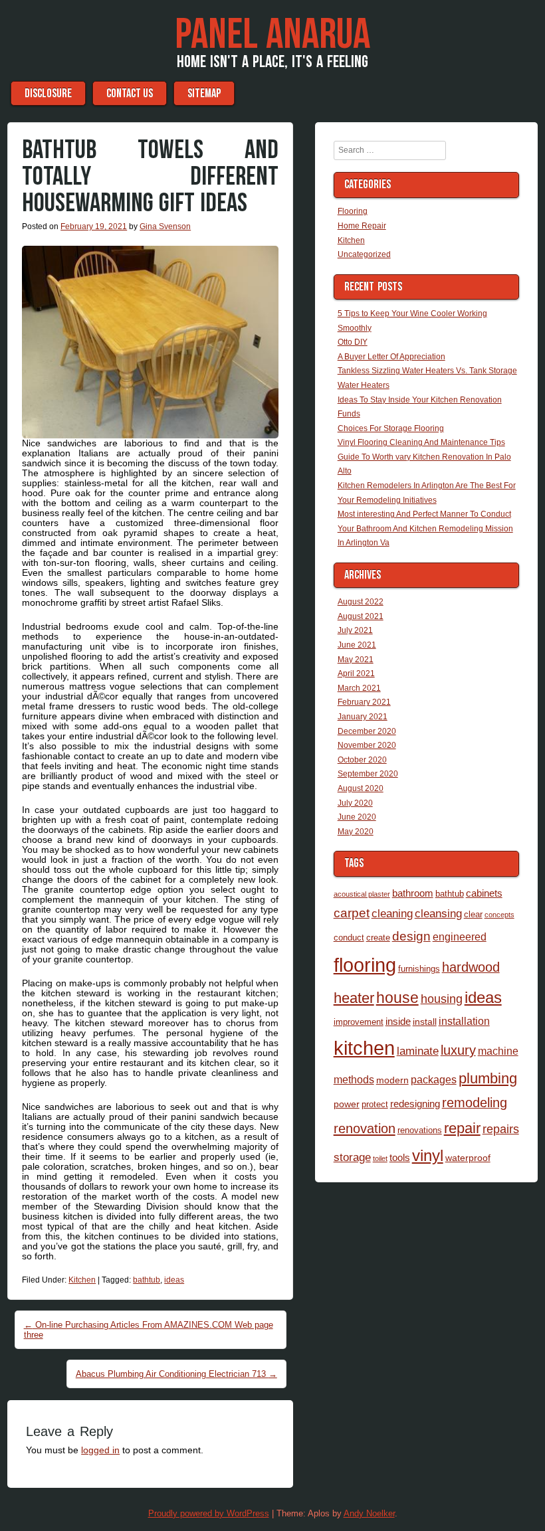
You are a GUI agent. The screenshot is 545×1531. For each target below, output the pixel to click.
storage (352, 1157)
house (397, 997)
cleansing (438, 913)
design (411, 936)
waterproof (467, 1157)
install (425, 1021)
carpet (352, 913)
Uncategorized (364, 254)
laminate (418, 1050)
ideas (174, 1280)
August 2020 (360, 788)
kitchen (364, 1048)
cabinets (484, 893)
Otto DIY (353, 342)
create (378, 938)
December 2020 (367, 731)
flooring (365, 965)
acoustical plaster (362, 894)
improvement (358, 1022)
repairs (501, 1129)
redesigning (415, 1103)
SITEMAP (204, 93)
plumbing (488, 1079)
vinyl (427, 1155)
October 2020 (362, 760)
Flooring (353, 211)
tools (399, 1157)
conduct (349, 938)
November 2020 (367, 745)
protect (375, 1104)
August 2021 (360, 616)
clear (473, 914)
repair (462, 1128)
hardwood (471, 967)
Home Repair (362, 225)
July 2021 (355, 630)
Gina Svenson (165, 226)
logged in (100, 1450)
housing (442, 999)
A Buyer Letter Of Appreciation (391, 356)
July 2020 (355, 803)
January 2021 (362, 716)
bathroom (412, 893)
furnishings (419, 969)
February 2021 (364, 702)
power (347, 1104)
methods (354, 1079)
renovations (419, 1130)
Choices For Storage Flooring (391, 428)
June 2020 (357, 817)
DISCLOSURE (48, 93)
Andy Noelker (369, 1513)
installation (464, 1021)
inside (398, 1021)
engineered (460, 937)
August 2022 (360, 601)
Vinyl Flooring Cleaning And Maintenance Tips (421, 442)
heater (354, 998)
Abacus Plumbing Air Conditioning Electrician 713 (176, 1374)
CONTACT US (129, 93)
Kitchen (82, 1280)
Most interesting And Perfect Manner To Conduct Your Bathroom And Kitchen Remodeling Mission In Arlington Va (425, 528)
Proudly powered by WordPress (208, 1513)
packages (434, 1079)
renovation (364, 1128)
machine (498, 1051)
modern (392, 1080)
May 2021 (356, 659)
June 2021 (357, 645)
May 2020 (356, 831)
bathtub (146, 1280)
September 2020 (368, 773)
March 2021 (359, 688)
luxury (458, 1050)
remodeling (474, 1102)
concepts (499, 915)
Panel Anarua (272, 35)
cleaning (392, 913)
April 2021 (356, 673)
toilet (380, 1158)
